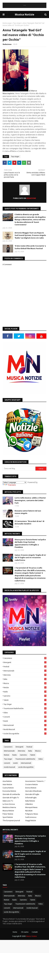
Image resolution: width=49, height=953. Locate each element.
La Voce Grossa (9, 804)
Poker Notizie (8, 814)
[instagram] (30, 336)
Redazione (7, 44)
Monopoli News (31, 807)
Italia (25, 679)
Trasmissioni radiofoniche (25, 708)
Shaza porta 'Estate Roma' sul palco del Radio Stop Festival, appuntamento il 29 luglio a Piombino (30, 543)
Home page (7, 23)
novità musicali (25, 729)
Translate (12, 485)
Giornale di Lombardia (11, 794)
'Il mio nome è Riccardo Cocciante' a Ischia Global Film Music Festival (30, 247)
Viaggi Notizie (30, 820)
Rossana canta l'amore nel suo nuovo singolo (28, 512)
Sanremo (25, 696)
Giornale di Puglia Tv (11, 797)
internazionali (25, 725)
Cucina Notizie (8, 788)
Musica (25, 683)
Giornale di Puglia (32, 794)
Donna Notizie (30, 788)
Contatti (35, 932)
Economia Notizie (9, 791)
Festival (25, 666)
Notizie (25, 687)
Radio (25, 692)
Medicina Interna (9, 807)
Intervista (25, 675)
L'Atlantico (29, 804)
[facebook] (8, 336)
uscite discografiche (25, 733)
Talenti (25, 700)
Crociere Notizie (31, 784)
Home (15, 932)
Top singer (17, 23)
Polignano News (31, 814)
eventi (25, 721)
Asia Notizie (7, 781)
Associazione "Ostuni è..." (35, 781)
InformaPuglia (30, 797)
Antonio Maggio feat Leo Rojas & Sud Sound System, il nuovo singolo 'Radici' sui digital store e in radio (30, 235)
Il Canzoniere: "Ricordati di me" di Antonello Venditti (29, 522)
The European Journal (11, 820)
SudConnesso (30, 817)
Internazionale (25, 671)
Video (25, 713)
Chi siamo (24, 932)
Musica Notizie (24, 14)
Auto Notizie (7, 784)
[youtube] (41, 336)
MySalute (29, 810)
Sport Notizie (8, 817)
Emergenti (25, 662)
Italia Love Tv (8, 801)
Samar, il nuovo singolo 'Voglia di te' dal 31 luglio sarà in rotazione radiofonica (30, 557)
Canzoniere (25, 658)
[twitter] (19, 336)
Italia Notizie (30, 801)
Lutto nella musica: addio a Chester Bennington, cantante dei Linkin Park (30, 500)
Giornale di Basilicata (33, 791)
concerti (25, 717)
